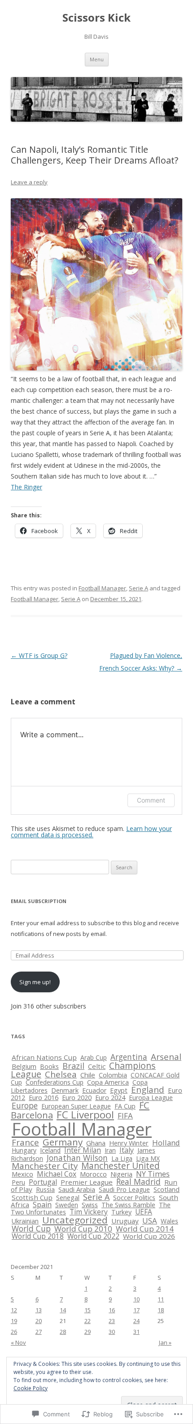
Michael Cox (56, 1174)
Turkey (121, 1212)
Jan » (165, 1342)
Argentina (128, 1056)
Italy (126, 1150)
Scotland (167, 1189)
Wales (169, 1221)
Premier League (87, 1182)
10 (136, 1299)
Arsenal (166, 1057)
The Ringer (26, 487)
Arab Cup (93, 1057)
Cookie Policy (30, 1388)
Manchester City (45, 1166)
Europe (25, 1105)
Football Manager (102, 588)
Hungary (24, 1150)
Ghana (95, 1142)
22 (87, 1321)
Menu (97, 59)
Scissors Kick (96, 18)
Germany (63, 1142)
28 (63, 1332)
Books (49, 1066)
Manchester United (120, 1166)
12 (14, 1310)
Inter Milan (82, 1150)
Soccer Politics (134, 1197)
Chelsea (61, 1074)
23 (112, 1321)
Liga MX (148, 1158)
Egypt (118, 1090)
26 (14, 1332)
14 (63, 1310)
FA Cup (125, 1106)
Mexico (22, 1173)
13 (38, 1310)
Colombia (113, 1074)
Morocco (93, 1173)
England (147, 1089)
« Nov (18, 1342)
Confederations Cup (54, 1082)
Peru (18, 1182)
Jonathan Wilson (77, 1157)
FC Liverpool (85, 1115)
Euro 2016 (43, 1097)
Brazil (73, 1065)
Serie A (138, 588)
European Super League (76, 1106)
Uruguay (125, 1220)
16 (112, 1310)
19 (14, 1321)
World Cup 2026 (149, 1236)
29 (87, 1332)
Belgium (24, 1066)
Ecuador (94, 1090)
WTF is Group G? (39, 655)
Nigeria (121, 1173)
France (25, 1142)
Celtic (96, 1066)
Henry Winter (129, 1143)
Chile (87, 1074)
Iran (110, 1150)
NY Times (153, 1173)
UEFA (143, 1212)
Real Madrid (138, 1181)
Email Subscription (38, 901)
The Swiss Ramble (128, 1204)
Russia (45, 1189)
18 (161, 1310)
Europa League (151, 1097)
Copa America (108, 1081)
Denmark (65, 1090)
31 (136, 1332)
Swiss (90, 1204)
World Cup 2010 (83, 1228)
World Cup (31, 1228)
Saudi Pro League (124, 1189)
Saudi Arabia (76, 1189)
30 (112, 1332)
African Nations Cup (44, 1057)
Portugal (43, 1182)
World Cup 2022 (93, 1236)
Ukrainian (25, 1221)
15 (87, 1310)
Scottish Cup (32, 1197)
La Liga (121, 1158)
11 (161, 1299)
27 (38, 1332)
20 (38, 1321)
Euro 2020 (77, 1097)
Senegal (67, 1197)
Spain (42, 1204)
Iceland (50, 1150)
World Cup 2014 (145, 1228)
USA (149, 1220)
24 (136, 1321)
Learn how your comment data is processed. (91, 831)
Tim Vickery (89, 1212)
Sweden (66, 1204)
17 (136, 1310)
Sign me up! (35, 982)
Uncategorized (75, 1220)
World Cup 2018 (38, 1236)
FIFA (125, 1115)
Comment (151, 800)
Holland (166, 1142)
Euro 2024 (110, 1097)
